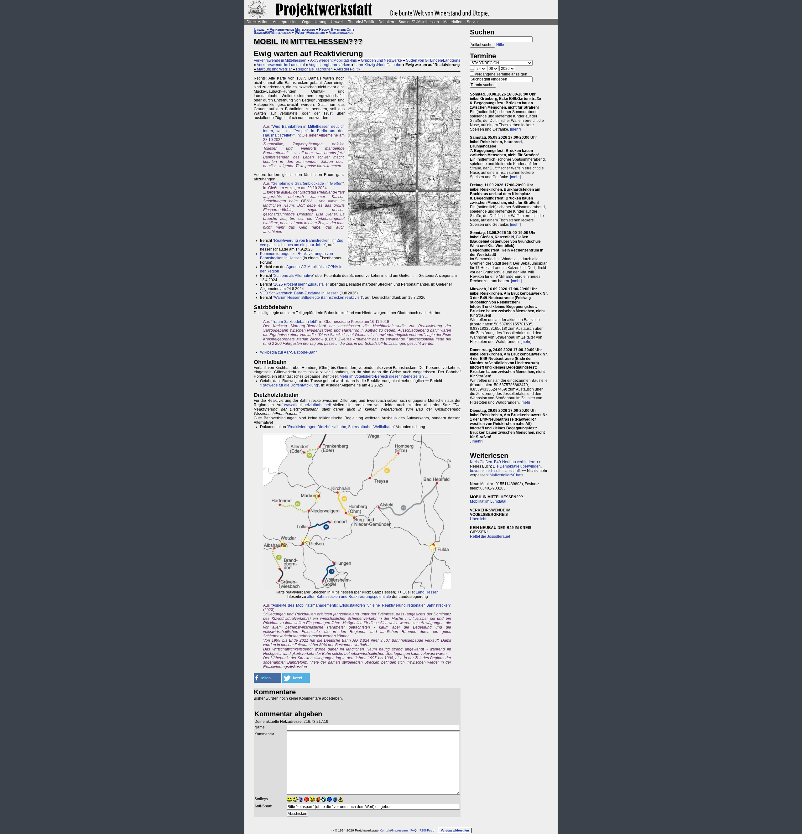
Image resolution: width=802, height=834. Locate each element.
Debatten (386, 22)
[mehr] (515, 129)
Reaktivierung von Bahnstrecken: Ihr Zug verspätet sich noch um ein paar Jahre (301, 242)
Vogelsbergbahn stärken (329, 65)
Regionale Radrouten (314, 69)
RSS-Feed (427, 830)
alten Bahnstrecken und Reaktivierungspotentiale (349, 596)
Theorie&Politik (361, 22)
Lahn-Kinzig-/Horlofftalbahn (377, 65)
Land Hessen (427, 592)
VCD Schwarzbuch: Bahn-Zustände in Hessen (299, 293)
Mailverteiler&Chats (506, 475)
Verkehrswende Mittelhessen (292, 29)
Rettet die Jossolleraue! (490, 536)
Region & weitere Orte (336, 29)
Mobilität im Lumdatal (488, 501)
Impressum (400, 830)
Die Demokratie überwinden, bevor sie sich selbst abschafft (506, 468)
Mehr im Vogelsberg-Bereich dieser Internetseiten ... (383, 376)
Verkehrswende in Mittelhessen (280, 60)
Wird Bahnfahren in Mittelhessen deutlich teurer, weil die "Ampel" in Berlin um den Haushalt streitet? (304, 130)
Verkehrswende (341, 32)
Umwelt (337, 22)
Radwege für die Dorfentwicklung (289, 385)
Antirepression (285, 22)
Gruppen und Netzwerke (381, 60)
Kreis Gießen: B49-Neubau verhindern (502, 462)
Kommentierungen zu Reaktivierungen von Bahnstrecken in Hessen (296, 255)
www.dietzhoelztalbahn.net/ (307, 405)
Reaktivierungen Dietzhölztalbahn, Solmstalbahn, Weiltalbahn (341, 427)
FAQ (413, 830)
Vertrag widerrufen (455, 830)
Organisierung (314, 22)
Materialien (452, 22)
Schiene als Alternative (293, 275)
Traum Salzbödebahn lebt (294, 321)
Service (473, 22)
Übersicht (478, 519)
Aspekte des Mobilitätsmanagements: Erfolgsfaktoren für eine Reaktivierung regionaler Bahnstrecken (361, 605)
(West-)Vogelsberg (310, 32)
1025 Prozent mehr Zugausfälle (301, 284)
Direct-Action (257, 22)
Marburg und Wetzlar (274, 69)
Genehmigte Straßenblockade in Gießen (308, 183)
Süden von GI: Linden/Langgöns (433, 60)
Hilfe (500, 45)
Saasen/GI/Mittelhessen (418, 22)
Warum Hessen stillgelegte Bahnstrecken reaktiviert (318, 297)
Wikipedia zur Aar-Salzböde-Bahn (289, 352)
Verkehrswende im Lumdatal (281, 65)
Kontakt (385, 830)
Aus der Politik (348, 69)
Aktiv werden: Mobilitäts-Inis (333, 60)
